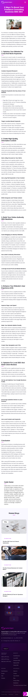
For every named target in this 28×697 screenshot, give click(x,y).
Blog (14, 678)
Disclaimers (15, 682)
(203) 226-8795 (19, 637)
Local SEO (15, 658)
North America (4, 671)
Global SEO (15, 665)
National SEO (16, 662)
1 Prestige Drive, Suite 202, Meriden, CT (11, 640)
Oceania (3, 678)
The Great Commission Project (20, 685)
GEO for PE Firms (5, 659)
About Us (15, 671)
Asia (2, 675)
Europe (2, 673)
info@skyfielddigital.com (8, 637)
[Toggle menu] (25, 2)
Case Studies (16, 675)
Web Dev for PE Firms (6, 661)
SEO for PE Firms (5, 656)
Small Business (16, 655)
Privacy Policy (16, 680)
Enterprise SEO (16, 660)
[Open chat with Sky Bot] (25, 694)
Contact (15, 673)
